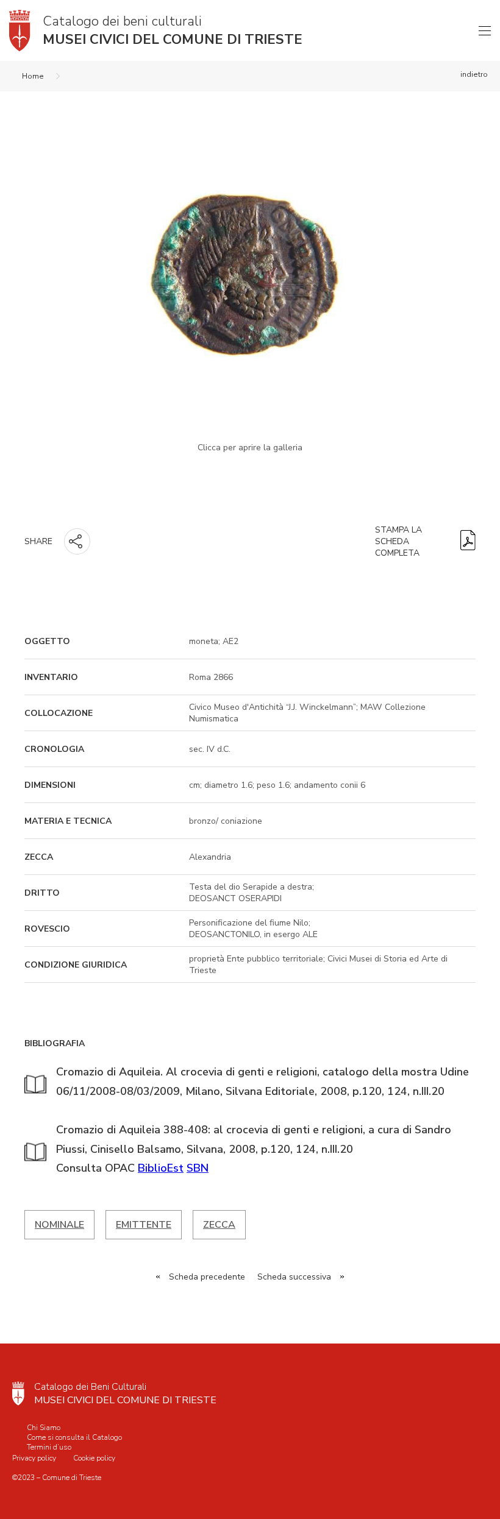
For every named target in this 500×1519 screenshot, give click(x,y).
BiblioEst (161, 1168)
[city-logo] (18, 1393)
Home (33, 76)
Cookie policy (94, 1458)
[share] (77, 541)
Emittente (143, 1224)
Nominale (59, 1224)
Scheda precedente (207, 1277)
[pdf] (468, 541)
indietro (474, 74)
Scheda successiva (294, 1277)
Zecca (219, 1224)
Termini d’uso (49, 1447)
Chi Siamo (43, 1427)
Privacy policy (34, 1458)
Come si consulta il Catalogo (74, 1437)
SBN (198, 1168)
